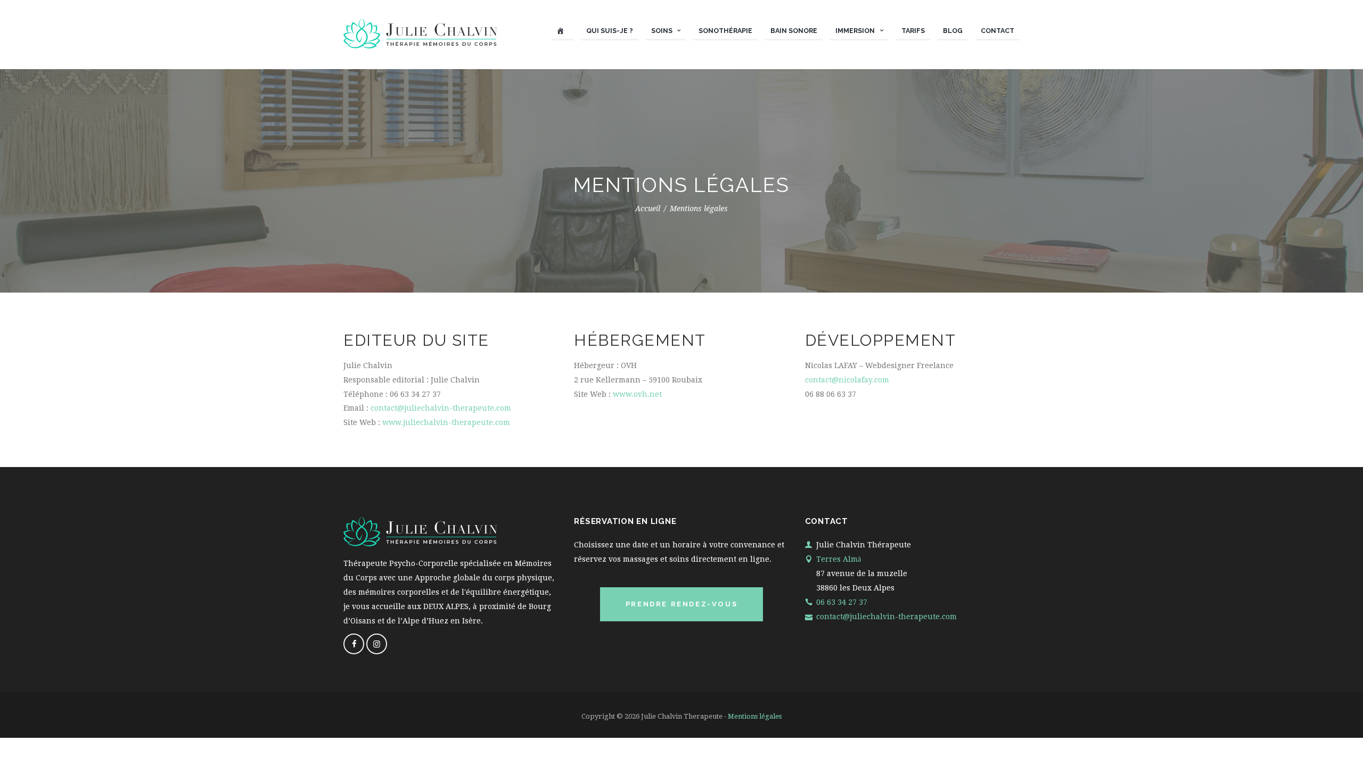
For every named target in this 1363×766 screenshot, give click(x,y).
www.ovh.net (637, 394)
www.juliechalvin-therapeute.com (446, 422)
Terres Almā (838, 559)
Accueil (647, 209)
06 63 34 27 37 (841, 602)
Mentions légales (755, 716)
